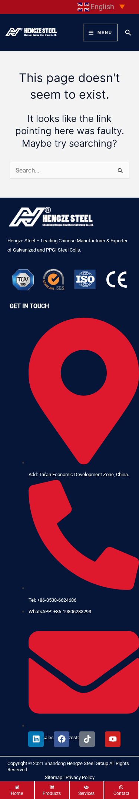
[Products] (52, 791)
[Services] (86, 791)
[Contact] (121, 791)
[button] (128, 32)
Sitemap (53, 777)
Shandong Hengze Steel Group (76, 763)
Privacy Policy (80, 777)
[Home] (17, 791)
